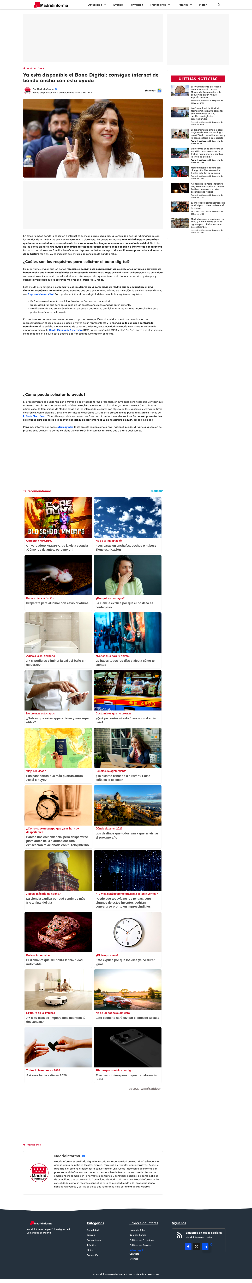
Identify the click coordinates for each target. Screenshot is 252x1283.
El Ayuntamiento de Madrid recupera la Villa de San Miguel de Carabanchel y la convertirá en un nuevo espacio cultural (206, 92)
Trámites (182, 4)
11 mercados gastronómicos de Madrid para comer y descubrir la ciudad (208, 205)
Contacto (134, 1253)
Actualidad (95, 4)
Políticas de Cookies (140, 1245)
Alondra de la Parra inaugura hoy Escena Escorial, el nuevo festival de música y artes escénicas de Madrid (207, 188)
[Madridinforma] (49, 4)
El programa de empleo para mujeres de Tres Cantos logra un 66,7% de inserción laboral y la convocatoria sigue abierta (208, 133)
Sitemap (134, 1258)
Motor (203, 4)
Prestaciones (158, 4)
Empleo (118, 4)
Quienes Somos (137, 1235)
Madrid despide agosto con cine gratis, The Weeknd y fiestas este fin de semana (206, 170)
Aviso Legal (136, 1250)
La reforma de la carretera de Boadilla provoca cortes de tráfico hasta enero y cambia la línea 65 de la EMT (207, 152)
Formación (136, 4)
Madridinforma (45, 89)
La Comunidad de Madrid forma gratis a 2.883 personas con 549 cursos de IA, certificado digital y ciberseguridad (207, 113)
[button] (219, 4)
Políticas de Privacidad (141, 1240)
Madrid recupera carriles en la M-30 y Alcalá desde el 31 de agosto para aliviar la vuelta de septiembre (207, 223)
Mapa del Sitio (137, 1230)
